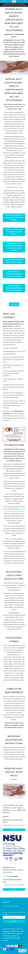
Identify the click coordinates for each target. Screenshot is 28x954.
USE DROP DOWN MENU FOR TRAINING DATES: (12, 881)
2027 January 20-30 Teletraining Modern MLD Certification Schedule (14, 274)
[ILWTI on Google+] (6, 906)
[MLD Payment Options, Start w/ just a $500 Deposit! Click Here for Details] (14, 791)
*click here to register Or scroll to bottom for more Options (14, 218)
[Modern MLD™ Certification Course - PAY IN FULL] (14, 845)
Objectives (14, 304)
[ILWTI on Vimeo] (9, 906)
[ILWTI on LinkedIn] (14, 906)
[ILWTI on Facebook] (4, 906)
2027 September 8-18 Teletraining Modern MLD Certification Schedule (14, 288)
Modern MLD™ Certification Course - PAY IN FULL (14, 870)
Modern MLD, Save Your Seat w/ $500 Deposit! (12, 821)
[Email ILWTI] (17, 906)
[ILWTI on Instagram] (12, 906)
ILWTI (8, 929)
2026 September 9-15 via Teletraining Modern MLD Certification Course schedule (14, 247)
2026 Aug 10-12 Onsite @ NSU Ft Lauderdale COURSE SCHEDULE (14, 232)
